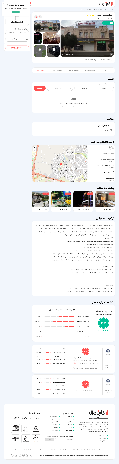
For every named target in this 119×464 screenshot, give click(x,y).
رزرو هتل (70, 416)
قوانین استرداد (54, 422)
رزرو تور (70, 427)
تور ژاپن (65, 449)
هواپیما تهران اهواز (43, 449)
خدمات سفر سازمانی (53, 419)
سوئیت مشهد (55, 449)
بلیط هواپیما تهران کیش (77, 449)
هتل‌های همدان (97, 10)
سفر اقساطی (55, 425)
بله (15, 12)
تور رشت (24, 449)
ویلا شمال (70, 449)
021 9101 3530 (20, 418)
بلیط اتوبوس (69, 422)
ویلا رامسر (103, 449)
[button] (59, 163)
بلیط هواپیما (69, 419)
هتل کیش (93, 449)
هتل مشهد (98, 449)
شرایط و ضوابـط (102, 441)
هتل (105, 10)
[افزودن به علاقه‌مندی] (40, 16)
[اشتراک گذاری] (36, 17)
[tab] (107, 70)
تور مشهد (29, 449)
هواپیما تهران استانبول (18, 449)
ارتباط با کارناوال (102, 438)
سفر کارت (56, 427)
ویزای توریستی (69, 430)
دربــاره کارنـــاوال (102, 435)
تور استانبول (61, 449)
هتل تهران (50, 449)
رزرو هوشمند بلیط (54, 416)
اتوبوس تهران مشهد (35, 449)
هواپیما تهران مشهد (87, 449)
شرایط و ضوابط (50, 455)
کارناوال (111, 10)
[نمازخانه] (111, 54)
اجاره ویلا (70, 425)
